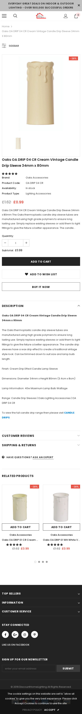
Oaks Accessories (37, 177)
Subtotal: (8, 250)
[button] (10, 174)
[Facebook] (5, 634)
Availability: (9, 188)
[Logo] (41, 16)
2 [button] (39, 562)
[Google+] (15, 634)
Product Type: (10, 193)
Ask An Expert (43, 457)
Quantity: (8, 236)
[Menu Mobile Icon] (4, 16)
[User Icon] (66, 16)
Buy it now (41, 287)
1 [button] (35, 562)
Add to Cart (20, 527)
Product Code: (11, 183)
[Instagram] (24, 634)
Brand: (6, 177)
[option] (41, 93)
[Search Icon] (15, 16)
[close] (79, 5)
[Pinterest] (34, 634)
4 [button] (47, 562)
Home (6, 26)
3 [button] (43, 562)
